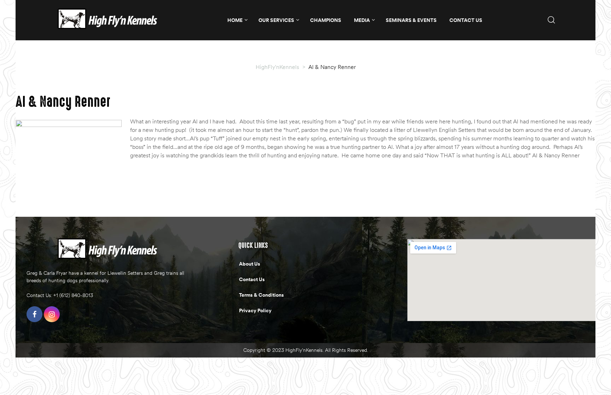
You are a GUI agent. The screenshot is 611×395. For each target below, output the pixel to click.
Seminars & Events (411, 20)
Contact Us (465, 20)
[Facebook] (34, 314)
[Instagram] (52, 314)
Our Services (276, 20)
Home (235, 20)
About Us (249, 264)
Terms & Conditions (261, 295)
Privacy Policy (255, 310)
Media (362, 20)
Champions (325, 20)
